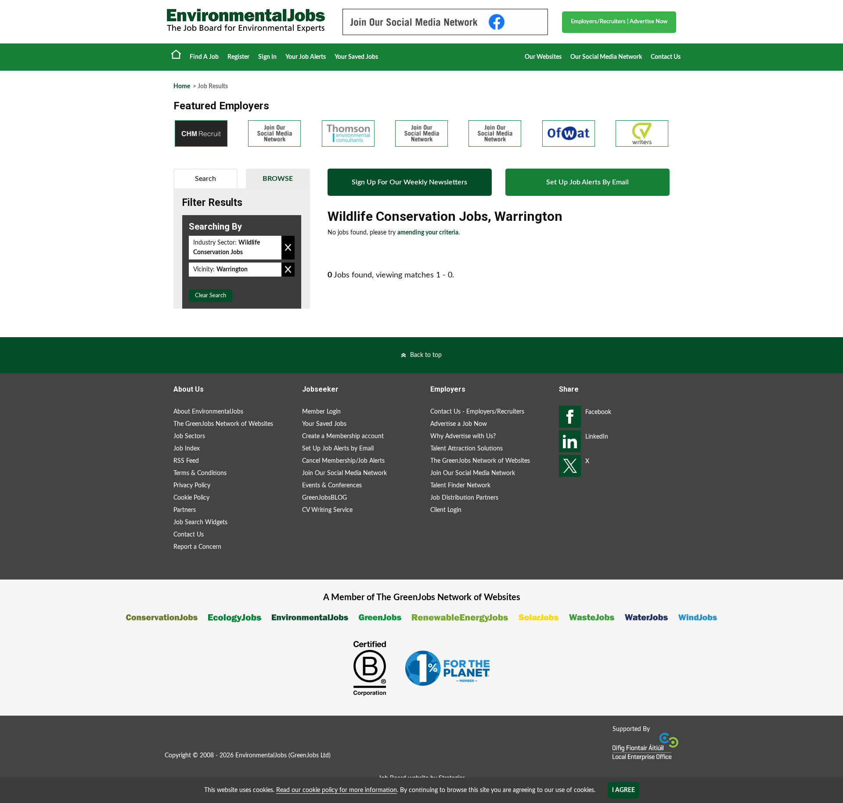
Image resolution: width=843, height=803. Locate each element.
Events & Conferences (332, 486)
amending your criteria (427, 233)
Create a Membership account (343, 436)
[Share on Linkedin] (570, 441)
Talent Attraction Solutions (466, 449)
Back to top (426, 355)
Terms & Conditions (200, 473)
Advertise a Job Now (458, 424)
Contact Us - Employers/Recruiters (477, 412)
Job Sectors (189, 436)
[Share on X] (570, 466)
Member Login (321, 412)
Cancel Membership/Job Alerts (343, 461)
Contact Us (666, 57)
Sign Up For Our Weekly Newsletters (409, 182)
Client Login (445, 510)
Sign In (267, 57)
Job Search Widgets (200, 522)
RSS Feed (186, 461)
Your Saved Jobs (356, 57)
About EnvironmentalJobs (208, 412)
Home (176, 54)
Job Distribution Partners (464, 498)
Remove (288, 247)
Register (238, 57)
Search (205, 178)
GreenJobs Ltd (309, 756)
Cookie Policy (191, 498)
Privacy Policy (191, 486)
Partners (184, 510)
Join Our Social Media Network (344, 473)
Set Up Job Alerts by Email (338, 449)
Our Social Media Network (606, 57)
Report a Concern (197, 547)
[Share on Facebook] (570, 417)
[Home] (246, 20)
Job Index (186, 449)
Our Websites (543, 57)
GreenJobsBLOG (324, 498)
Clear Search (210, 296)
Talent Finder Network (460, 486)
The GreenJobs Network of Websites (223, 424)
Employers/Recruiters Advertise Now (619, 22)
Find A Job (204, 57)
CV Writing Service (327, 510)
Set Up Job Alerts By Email (587, 182)
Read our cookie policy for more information (336, 790)
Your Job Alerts (305, 57)
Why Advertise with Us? (463, 436)
